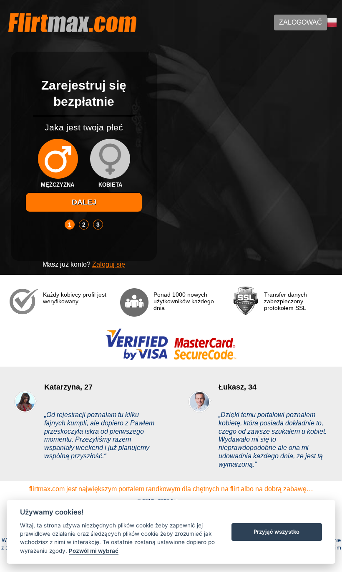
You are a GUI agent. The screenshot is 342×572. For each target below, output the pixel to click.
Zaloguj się (108, 264)
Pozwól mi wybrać (93, 550)
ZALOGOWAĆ (300, 22)
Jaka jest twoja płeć (84, 127)
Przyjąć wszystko (276, 531)
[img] (58, 159)
